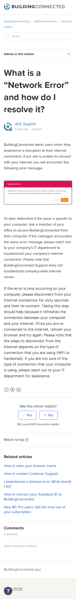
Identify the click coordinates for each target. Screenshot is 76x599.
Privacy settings (13, 588)
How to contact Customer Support (31, 473)
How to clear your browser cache (30, 466)
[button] (8, 591)
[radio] (27, 415)
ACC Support (25, 124)
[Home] (34, 8)
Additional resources (45, 21)
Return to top (14, 439)
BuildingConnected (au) (17, 21)
